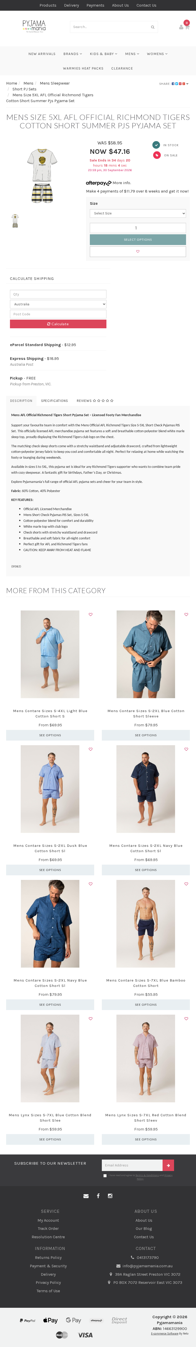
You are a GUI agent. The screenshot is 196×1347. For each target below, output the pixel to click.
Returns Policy (48, 1257)
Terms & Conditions (147, 1175)
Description (21, 401)
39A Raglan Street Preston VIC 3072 (147, 1274)
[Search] (153, 27)
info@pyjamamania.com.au (147, 1265)
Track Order (48, 1228)
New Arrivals (42, 54)
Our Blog (144, 1228)
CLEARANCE (122, 68)
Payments (95, 5)
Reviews (85, 401)
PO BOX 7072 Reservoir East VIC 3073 (147, 1282)
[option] (42, 176)
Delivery (71, 5)
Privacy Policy (48, 1282)
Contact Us (146, 5)
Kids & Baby (102, 54)
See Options (50, 735)
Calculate (60, 324)
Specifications (54, 401)
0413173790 (147, 1257)
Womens (156, 54)
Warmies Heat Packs (83, 68)
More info (121, 182)
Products (48, 5)
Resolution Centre (48, 1236)
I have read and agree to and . (140, 1177)
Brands (71, 54)
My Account (48, 1220)
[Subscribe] (168, 1165)
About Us (120, 5)
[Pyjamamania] (34, 26)
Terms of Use (48, 1290)
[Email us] (86, 1196)
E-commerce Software (164, 1333)
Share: (165, 84)
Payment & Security (48, 1265)
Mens (131, 54)
